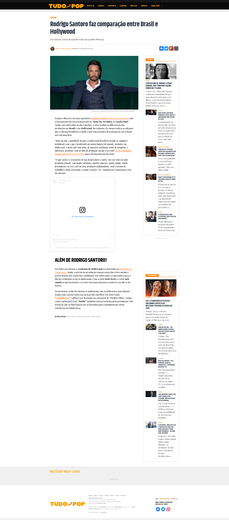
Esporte (112, 5)
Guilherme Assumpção (65, 48)
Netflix (90, 5)
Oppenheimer (63, 298)
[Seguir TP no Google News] (167, 500)
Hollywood (86, 317)
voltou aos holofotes (109, 118)
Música (133, 5)
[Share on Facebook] (161, 48)
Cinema (123, 5)
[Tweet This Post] (166, 48)
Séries (144, 5)
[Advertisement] (161, 254)
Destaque (79, 317)
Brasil (68, 317)
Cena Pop (155, 5)
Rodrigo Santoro (95, 317)
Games (101, 5)
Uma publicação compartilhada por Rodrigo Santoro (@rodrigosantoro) (82, 248)
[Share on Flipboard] (171, 48)
